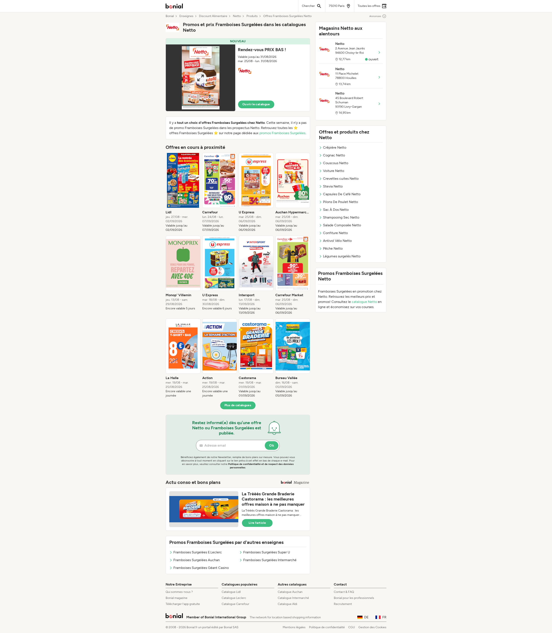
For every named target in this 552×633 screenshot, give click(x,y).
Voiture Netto (333, 171)
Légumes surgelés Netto (342, 256)
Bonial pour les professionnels (354, 598)
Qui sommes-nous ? (179, 592)
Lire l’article (257, 523)
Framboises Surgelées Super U (266, 552)
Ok (271, 445)
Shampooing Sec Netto (341, 217)
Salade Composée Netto (342, 225)
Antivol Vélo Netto (337, 241)
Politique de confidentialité (327, 627)
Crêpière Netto (334, 147)
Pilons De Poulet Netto (340, 202)
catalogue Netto (364, 302)
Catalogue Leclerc (234, 598)
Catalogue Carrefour (235, 604)
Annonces (375, 16)
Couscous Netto (335, 163)
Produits (252, 16)
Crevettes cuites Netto (341, 178)
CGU (351, 627)
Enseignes (186, 16)
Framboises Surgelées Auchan (196, 560)
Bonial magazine (176, 598)
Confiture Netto (335, 233)
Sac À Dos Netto (336, 210)
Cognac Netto (334, 155)
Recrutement (343, 604)
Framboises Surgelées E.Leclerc (197, 552)
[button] (238, 74)
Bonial (170, 16)
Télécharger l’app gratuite (183, 604)
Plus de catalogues (237, 405)
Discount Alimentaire (213, 16)
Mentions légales (294, 627)
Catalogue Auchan (290, 592)
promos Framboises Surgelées (282, 133)
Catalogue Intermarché (293, 598)
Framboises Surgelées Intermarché (269, 560)
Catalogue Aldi (287, 604)
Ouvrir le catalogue (256, 104)
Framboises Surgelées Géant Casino (201, 568)
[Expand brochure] (200, 77)
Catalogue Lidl (231, 592)
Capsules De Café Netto (342, 194)
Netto (237, 16)
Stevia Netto (333, 186)
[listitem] (183, 192)
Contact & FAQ (344, 592)
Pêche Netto (333, 248)
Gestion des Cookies (372, 627)
